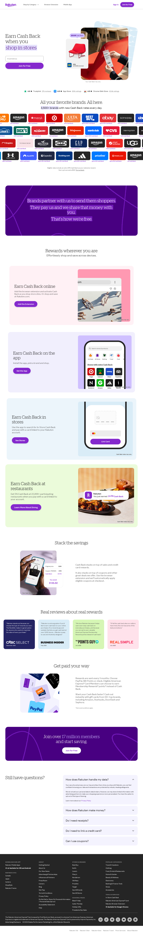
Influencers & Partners (47, 877)
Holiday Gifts (76, 907)
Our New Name (44, 871)
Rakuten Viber (85, 930)
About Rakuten (132, 930)
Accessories (110, 890)
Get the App (22, 371)
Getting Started (44, 865)
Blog (40, 887)
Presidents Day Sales (79, 910)
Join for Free (127, 4)
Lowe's (74, 871)
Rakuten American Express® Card (117, 901)
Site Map (42, 890)
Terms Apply (80, 170)
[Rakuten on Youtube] (124, 919)
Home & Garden (111, 874)
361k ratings (76, 91)
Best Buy (75, 865)
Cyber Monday (77, 904)
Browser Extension (51, 4)
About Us (42, 868)
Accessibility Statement (47, 905)
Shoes (108, 887)
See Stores (20, 440)
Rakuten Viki (73, 930)
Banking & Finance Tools (114, 884)
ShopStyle (8, 885)
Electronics (109, 880)
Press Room (43, 880)
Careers (41, 884)
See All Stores (77, 893)
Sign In (116, 4)
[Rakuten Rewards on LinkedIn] (135, 919)
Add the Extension (26, 304)
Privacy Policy (86, 801)
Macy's (74, 874)
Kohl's (74, 868)
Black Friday (76, 901)
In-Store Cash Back (112, 897)
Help (40, 908)
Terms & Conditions (45, 893)
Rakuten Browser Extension (115, 904)
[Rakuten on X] (118, 919)
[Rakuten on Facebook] (112, 919)
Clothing (108, 868)
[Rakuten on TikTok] (106, 919)
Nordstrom (76, 877)
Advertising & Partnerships (48, 874)
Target (74, 887)
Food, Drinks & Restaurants (115, 871)
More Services (120, 930)
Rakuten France (10, 888)
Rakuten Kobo (96, 930)
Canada (8, 876)
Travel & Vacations (112, 865)
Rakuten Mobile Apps (12, 865)
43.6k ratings (114, 91)
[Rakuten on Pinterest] (129, 919)
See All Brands (77, 890)
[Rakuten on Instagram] (100, 919)
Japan (7, 879)
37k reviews (46, 91)
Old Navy (75, 880)
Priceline (75, 884)
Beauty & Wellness (112, 877)
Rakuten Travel (108, 930)
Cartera (8, 882)
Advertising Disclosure (13, 922)
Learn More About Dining (26, 507)
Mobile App (67, 4)
